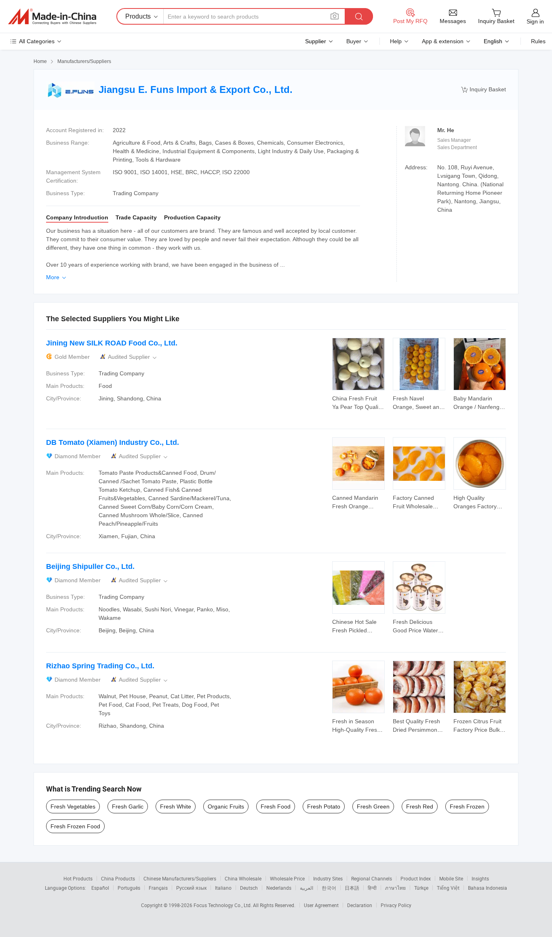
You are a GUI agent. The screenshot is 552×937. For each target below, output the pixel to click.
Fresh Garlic (127, 806)
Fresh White (175, 806)
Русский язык (191, 887)
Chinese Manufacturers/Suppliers (179, 878)
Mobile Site (451, 878)
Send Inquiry (359, 402)
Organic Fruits (226, 806)
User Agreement (321, 905)
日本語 (352, 887)
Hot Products (78, 878)
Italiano (223, 887)
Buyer (353, 41)
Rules (538, 41)
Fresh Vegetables (73, 806)
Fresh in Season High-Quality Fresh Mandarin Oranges (356, 729)
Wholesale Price (287, 878)
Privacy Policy (396, 905)
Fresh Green (373, 806)
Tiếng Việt (448, 887)
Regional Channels (371, 878)
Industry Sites (328, 878)
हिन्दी (372, 887)
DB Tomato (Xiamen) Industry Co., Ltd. (112, 442)
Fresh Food (276, 806)
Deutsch (249, 887)
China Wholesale (243, 878)
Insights (480, 878)
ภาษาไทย (395, 887)
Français (158, 887)
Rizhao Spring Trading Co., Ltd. (100, 666)
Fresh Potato (323, 806)
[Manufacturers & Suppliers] (52, 16)
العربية (306, 887)
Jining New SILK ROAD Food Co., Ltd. (111, 343)
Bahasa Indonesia (487, 887)
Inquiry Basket (483, 89)
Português (129, 887)
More (56, 277)
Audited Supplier (133, 357)
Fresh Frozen (467, 806)
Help (396, 41)
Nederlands (278, 887)
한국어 (329, 887)
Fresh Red (419, 806)
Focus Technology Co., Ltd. (223, 905)
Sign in (535, 21)
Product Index (415, 878)
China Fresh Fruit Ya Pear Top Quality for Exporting (357, 407)
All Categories (37, 41)
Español (100, 887)
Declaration (359, 905)
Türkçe (421, 887)
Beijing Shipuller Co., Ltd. (90, 566)
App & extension (443, 41)
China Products (118, 878)
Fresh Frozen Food (75, 826)
